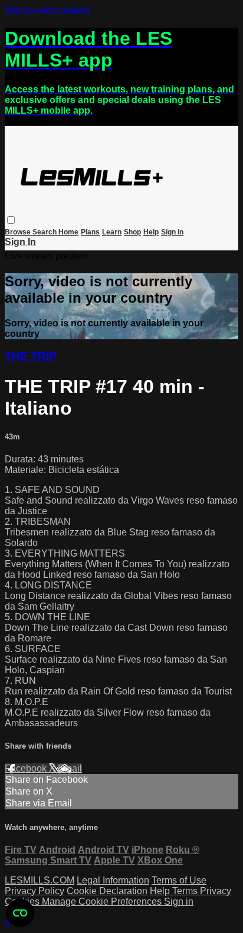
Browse (18, 232)
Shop (132, 232)
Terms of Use (179, 880)
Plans (90, 232)
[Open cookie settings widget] (20, 913)
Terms (186, 891)
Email (70, 768)
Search (45, 232)
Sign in (172, 232)
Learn (111, 232)
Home (68, 232)
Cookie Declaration (107, 891)
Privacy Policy (34, 891)
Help (151, 232)
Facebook (27, 768)
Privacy (215, 891)
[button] (11, 220)
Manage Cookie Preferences (103, 901)
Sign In (20, 242)
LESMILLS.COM (39, 880)
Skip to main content (47, 10)
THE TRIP (31, 356)
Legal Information (113, 880)
